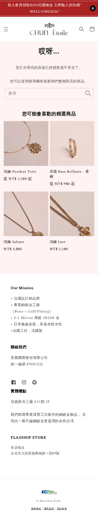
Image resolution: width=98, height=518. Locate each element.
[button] (6, 29)
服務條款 (36, 509)
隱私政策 (49, 509)
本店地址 (17, 447)
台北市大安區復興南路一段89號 (35, 453)
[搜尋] (88, 93)
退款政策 (62, 509)
